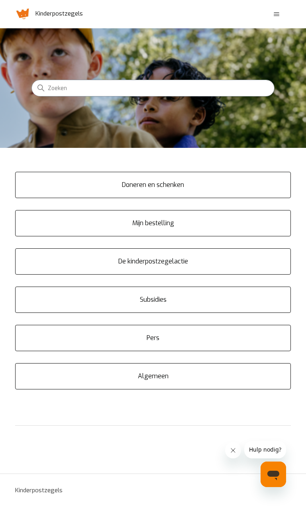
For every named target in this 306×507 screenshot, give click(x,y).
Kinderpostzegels (39, 490)
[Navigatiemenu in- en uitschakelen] (277, 14)
